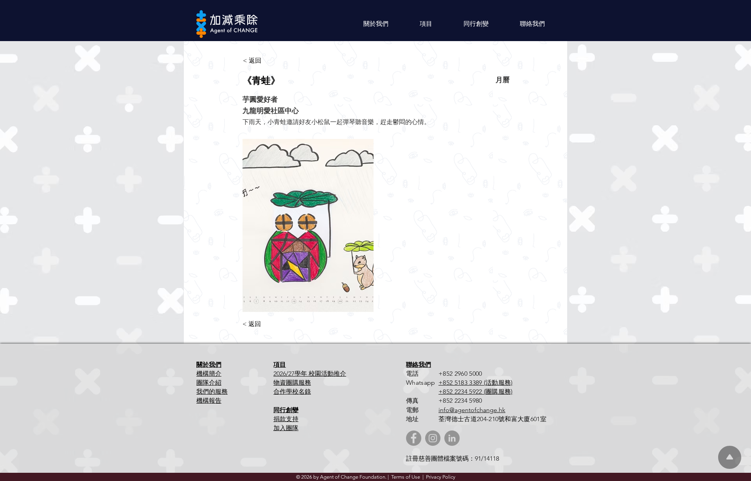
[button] (376, 24)
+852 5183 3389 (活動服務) (475, 382)
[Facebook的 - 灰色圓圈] (413, 438)
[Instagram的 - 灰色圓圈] (432, 438)
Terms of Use (405, 477)
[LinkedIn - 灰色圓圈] (452, 438)
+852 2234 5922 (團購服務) (475, 391)
